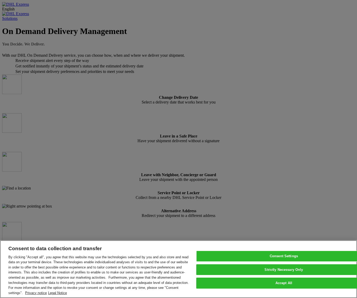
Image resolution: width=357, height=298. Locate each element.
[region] (178, 269)
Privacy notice (36, 293)
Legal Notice (57, 293)
